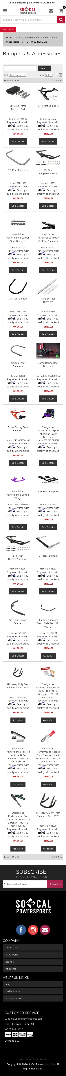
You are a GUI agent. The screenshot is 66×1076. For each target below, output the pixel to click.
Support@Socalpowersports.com (24, 1018)
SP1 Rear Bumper (48, 555)
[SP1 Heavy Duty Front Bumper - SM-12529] (48, 802)
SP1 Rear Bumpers (48, 491)
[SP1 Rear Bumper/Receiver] (18, 543)
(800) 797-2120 (14, 1029)
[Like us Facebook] (21, 930)
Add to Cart (48, 656)
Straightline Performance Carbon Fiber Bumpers (18, 237)
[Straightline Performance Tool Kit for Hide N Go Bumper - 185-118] (18, 738)
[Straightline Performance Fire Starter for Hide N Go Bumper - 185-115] (18, 802)
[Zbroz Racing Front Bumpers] (18, 415)
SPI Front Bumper (18, 298)
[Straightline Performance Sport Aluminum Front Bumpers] (48, 415)
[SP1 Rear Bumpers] (48, 479)
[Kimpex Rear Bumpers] (48, 286)
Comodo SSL (12, 1040)
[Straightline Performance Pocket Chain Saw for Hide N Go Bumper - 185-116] (48, 738)
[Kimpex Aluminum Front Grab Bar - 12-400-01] (48, 609)
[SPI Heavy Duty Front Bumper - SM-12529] (18, 673)
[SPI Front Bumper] (18, 286)
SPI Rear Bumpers (18, 170)
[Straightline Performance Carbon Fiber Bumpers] (18, 222)
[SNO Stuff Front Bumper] (18, 608)
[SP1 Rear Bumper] (48, 542)
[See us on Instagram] (33, 930)
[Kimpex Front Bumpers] (18, 350)
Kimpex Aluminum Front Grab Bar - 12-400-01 (48, 623)
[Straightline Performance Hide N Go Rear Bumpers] (48, 222)
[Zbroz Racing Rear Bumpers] (48, 350)
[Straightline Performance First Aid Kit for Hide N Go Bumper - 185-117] (48, 673)
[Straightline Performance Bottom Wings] (18, 479)
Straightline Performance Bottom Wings (18, 494)
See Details (18, 205)
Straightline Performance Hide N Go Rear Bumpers (48, 237)
